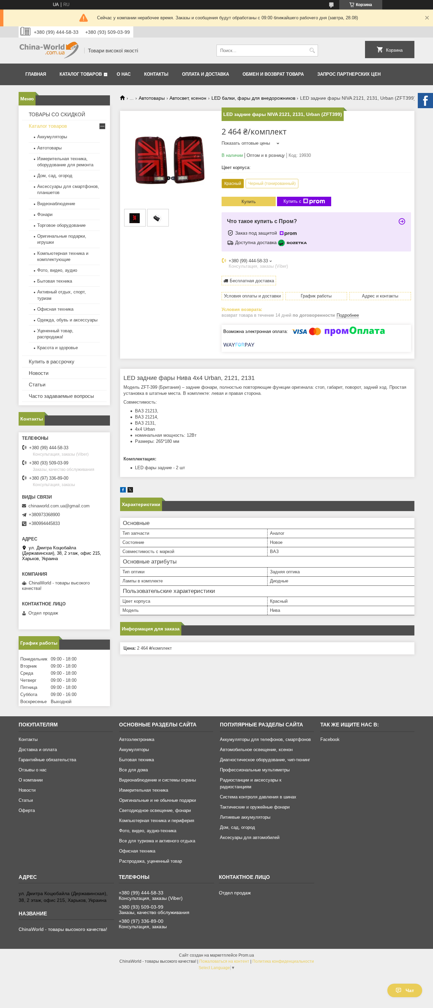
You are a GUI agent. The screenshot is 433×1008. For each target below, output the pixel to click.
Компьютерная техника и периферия (156, 820)
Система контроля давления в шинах (258, 796)
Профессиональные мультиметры (255, 769)
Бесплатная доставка (252, 280)
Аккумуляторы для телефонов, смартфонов (265, 739)
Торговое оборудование (61, 225)
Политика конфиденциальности (283, 961)
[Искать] (312, 50)
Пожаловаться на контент (224, 961)
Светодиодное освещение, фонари (155, 810)
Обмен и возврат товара (273, 74)
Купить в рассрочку (51, 361)
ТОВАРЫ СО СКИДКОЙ (57, 114)
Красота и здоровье (57, 347)
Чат (410, 990)
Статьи (37, 384)
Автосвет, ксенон (187, 98)
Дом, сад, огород (54, 175)
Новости (38, 373)
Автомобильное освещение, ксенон (256, 749)
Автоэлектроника (136, 739)
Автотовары (152, 98)
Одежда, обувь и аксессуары (67, 319)
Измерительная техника (143, 790)
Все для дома (133, 769)
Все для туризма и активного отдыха (157, 840)
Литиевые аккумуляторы (245, 817)
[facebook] (123, 491)
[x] (130, 491)
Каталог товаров (81, 74)
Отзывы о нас (33, 769)
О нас (124, 74)
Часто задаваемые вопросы (61, 396)
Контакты (156, 74)
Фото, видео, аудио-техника (147, 830)
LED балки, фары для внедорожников (253, 98)
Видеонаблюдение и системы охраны (157, 780)
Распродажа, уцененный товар (150, 861)
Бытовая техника (54, 281)
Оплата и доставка (205, 74)
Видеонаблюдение (56, 203)
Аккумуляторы (52, 136)
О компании (31, 780)
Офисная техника (55, 309)
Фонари (44, 214)
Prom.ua (246, 955)
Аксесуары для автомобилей (249, 837)
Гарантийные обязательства (47, 759)
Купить (249, 201)
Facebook (330, 739)
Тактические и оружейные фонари (255, 807)
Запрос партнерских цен (349, 74)
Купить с (292, 201)
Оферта (27, 810)
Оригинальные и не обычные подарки (157, 800)
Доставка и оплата (38, 749)
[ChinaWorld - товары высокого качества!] (49, 50)
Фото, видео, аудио (57, 270)
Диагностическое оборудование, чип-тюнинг (265, 759)
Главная (35, 74)
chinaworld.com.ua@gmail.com (59, 505)
